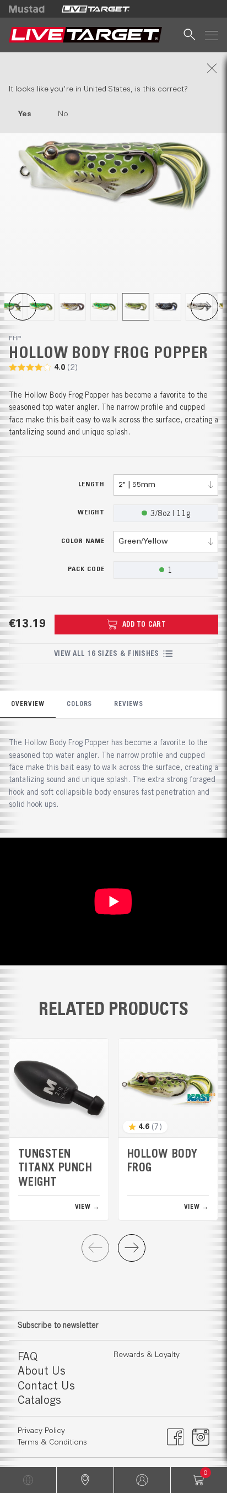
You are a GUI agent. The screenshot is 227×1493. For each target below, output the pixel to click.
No (63, 114)
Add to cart (144, 624)
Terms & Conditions (52, 1442)
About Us (42, 1370)
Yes (24, 114)
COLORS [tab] (80, 703)
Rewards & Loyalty (147, 1355)
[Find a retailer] (85, 1480)
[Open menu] (211, 35)
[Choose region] (28, 1480)
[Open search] (189, 35)
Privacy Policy (41, 1431)
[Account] (142, 1480)
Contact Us (46, 1385)
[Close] (113, 68)
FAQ (27, 1356)
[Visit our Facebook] (175, 1437)
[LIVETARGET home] (85, 35)
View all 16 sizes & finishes (106, 653)
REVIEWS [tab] (128, 703)
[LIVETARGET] (95, 9)
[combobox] (166, 485)
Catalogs (39, 1399)
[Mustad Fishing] (31, 9)
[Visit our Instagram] (200, 1437)
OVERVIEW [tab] (28, 703)
